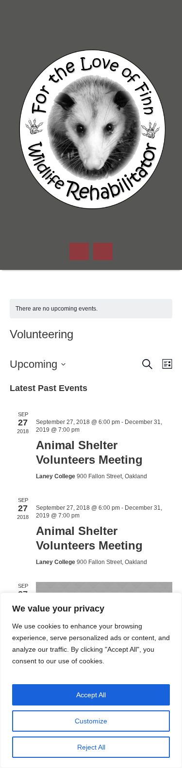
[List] (165, 364)
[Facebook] (91, 14)
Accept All (91, 695)
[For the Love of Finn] (91, 131)
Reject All (91, 747)
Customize (91, 721)
